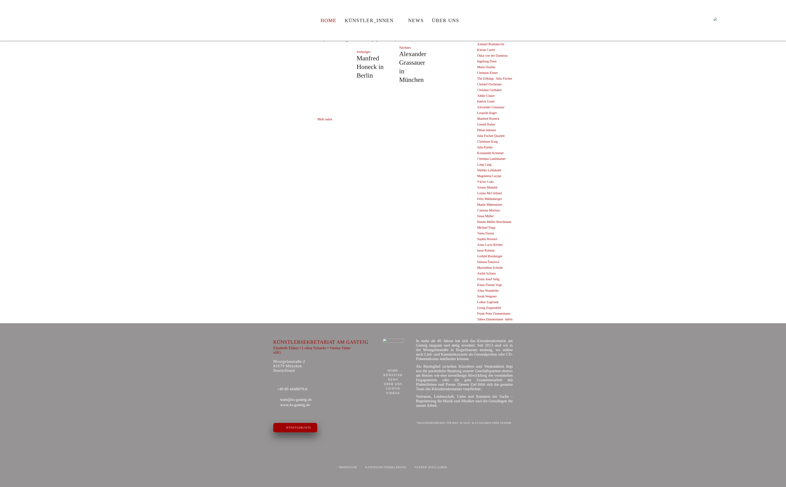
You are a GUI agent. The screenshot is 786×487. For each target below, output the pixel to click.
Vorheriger (363, 52)
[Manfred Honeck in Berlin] (333, 65)
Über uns (445, 20)
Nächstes (405, 47)
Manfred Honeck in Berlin (370, 66)
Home (329, 20)
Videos (393, 393)
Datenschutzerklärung (386, 467)
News (416, 20)
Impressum (348, 467)
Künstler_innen (369, 20)
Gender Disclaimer (431, 467)
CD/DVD (393, 388)
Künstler (393, 375)
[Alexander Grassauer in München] (453, 65)
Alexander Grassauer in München (412, 66)
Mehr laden (324, 119)
